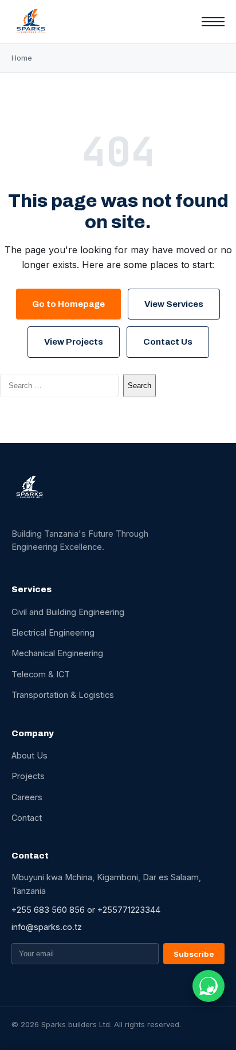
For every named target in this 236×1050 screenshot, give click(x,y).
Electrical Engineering (53, 632)
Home (21, 57)
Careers (26, 797)
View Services (173, 304)
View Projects (73, 341)
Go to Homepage (68, 304)
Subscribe (194, 954)
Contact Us (167, 341)
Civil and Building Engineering (67, 612)
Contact (26, 818)
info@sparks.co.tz (46, 927)
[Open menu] (213, 21)
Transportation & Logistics (62, 695)
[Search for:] (59, 385)
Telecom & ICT (40, 674)
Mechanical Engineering (57, 653)
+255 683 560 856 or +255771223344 (85, 910)
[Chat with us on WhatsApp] (208, 986)
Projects (28, 776)
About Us (29, 755)
